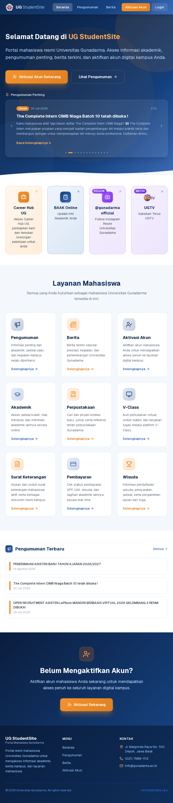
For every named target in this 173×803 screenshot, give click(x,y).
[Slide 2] (70, 152)
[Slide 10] (95, 152)
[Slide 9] (92, 152)
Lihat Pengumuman (95, 76)
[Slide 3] (75, 152)
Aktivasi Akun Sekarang (40, 76)
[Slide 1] (65, 152)
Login (159, 7)
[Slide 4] (78, 152)
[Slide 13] (104, 152)
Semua (158, 549)
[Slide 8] (89, 152)
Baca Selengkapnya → (33, 143)
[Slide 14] (107, 152)
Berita (110, 7)
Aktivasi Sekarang (90, 704)
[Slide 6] (83, 152)
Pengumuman (87, 7)
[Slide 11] (98, 152)
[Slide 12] (101, 152)
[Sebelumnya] (11, 126)
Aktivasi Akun (135, 7)
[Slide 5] (81, 152)
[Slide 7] (86, 152)
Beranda (62, 7)
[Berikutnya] (161, 126)
